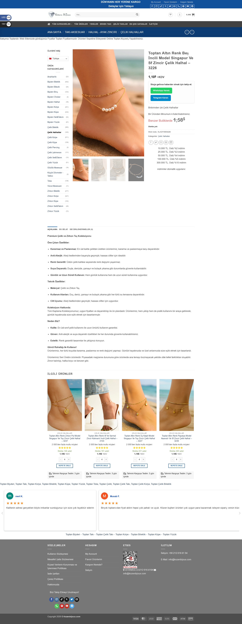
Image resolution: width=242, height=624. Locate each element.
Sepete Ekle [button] (65, 465)
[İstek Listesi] (170, 14)
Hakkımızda (53, 584)
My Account (156, 2)
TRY (6, 24)
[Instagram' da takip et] (157, 6)
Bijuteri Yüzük (53, 122)
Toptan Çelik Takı (121, 484)
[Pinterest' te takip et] (183, 6)
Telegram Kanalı (160, 97)
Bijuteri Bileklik (53, 82)
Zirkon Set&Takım (55, 206)
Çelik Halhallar (132, 32)
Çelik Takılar (120, 24)
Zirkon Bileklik (53, 191)
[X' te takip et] (165, 6)
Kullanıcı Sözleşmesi (57, 554)
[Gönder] (137, 14)
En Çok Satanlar (138, 24)
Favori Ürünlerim (170, 2)
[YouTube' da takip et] (188, 6)
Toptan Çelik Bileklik (161, 484)
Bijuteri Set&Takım (55, 117)
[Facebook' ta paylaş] (151, 142)
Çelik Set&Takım (54, 157)
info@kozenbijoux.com (134, 573)
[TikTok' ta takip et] (161, 6)
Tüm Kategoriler (61, 24)
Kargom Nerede (186, 2)
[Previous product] (192, 32)
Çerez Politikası (55, 579)
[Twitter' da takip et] (170, 6)
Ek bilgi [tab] (63, 229)
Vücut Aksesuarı (54, 186)
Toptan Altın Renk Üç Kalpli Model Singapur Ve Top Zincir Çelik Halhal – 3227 (139, 438)
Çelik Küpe (52, 142)
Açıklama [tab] (52, 229)
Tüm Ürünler (81, 24)
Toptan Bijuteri (7, 484)
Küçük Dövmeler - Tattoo (55, 174)
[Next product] (187, 32)
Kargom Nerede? (93, 564)
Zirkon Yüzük (53, 211)
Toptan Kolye (34, 484)
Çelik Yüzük (52, 162)
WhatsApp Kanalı (161, 90)
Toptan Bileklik (49, 484)
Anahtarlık (51, 76)
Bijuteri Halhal (53, 102)
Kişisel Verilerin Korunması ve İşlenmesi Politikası (62, 566)
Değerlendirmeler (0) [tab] (81, 229)
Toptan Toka (92, 484)
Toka (49, 181)
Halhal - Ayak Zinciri (103, 32)
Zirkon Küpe (52, 201)
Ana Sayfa (54, 32)
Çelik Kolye (52, 137)
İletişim (153, 24)
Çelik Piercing (53, 147)
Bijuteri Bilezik (53, 87)
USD (6, 17)
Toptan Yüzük (78, 484)
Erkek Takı (105, 24)
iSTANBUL (131, 569)
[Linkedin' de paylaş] (171, 142)
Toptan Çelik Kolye (140, 484)
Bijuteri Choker (54, 97)
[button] (179, 14)
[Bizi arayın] (179, 6)
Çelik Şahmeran (54, 152)
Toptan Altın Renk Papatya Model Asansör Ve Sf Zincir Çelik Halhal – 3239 (176, 438)
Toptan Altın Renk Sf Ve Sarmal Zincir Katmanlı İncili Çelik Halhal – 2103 (102, 438)
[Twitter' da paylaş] (156, 142)
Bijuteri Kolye (53, 107)
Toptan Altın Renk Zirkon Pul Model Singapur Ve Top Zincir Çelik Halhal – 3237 (64, 438)
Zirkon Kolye (53, 196)
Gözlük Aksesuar (54, 167)
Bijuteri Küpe (53, 112)
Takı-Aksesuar (75, 32)
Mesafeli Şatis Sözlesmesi (60, 559)
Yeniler (94, 24)
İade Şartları (53, 573)
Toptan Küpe (64, 484)
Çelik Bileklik (52, 127)
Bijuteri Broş (52, 92)
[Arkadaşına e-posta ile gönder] (161, 142)
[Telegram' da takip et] (192, 6)
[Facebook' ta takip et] (152, 6)
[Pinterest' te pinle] (166, 142)
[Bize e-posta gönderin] (174, 6)
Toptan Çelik (105, 484)
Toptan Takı (21, 484)
